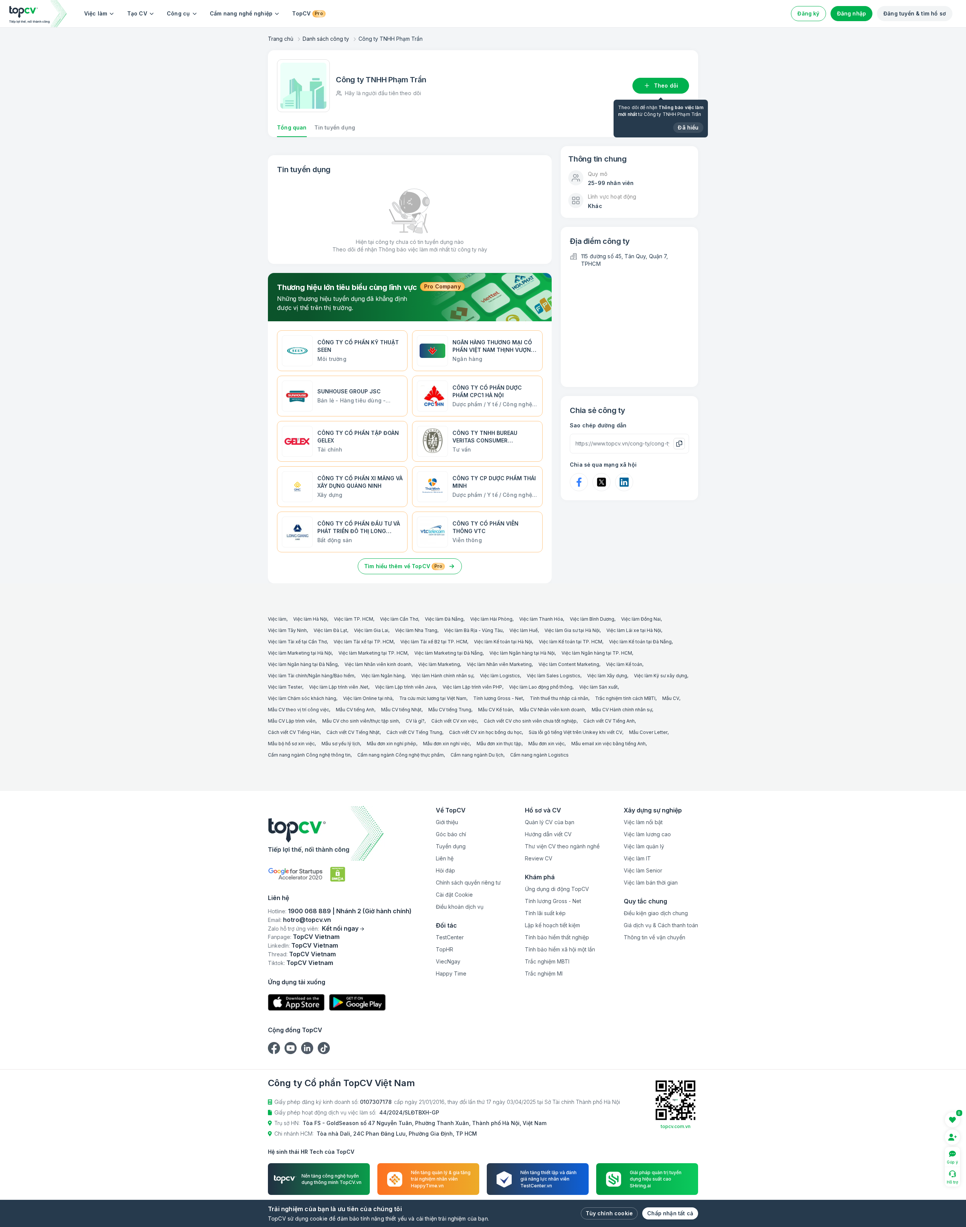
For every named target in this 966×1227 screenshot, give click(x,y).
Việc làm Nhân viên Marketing (499, 664)
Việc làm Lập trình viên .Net (338, 687)
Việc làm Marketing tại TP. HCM (373, 653)
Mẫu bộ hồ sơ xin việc (291, 743)
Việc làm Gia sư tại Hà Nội (572, 630)
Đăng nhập (851, 13)
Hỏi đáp (445, 870)
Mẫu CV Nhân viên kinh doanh (552, 709)
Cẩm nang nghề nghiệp (241, 13)
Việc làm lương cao (647, 834)
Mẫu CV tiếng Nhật (401, 709)
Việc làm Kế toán (624, 664)
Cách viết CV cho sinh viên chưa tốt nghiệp (530, 721)
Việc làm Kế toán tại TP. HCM (570, 641)
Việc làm (96, 13)
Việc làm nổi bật (643, 822)
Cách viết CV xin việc (454, 721)
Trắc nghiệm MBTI (547, 961)
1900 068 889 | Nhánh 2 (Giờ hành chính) (350, 911)
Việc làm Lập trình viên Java (405, 687)
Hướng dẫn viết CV (548, 834)
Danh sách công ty (326, 38)
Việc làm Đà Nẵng (444, 619)
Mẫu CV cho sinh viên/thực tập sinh (360, 721)
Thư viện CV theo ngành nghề (562, 846)
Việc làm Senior (643, 870)
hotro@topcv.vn (307, 919)
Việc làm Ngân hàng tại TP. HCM (596, 653)
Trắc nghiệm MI (544, 973)
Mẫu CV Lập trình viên (291, 721)
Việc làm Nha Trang (416, 630)
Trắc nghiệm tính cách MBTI (625, 698)
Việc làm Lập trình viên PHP (472, 687)
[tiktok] (324, 1048)
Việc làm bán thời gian (651, 882)
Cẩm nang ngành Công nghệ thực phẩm (400, 755)
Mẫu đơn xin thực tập (499, 743)
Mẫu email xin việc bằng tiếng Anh (608, 743)
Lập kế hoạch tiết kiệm (552, 925)
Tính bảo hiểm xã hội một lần (560, 949)
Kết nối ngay (340, 928)
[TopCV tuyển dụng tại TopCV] (340, 833)
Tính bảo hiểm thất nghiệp (557, 937)
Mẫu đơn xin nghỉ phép (391, 743)
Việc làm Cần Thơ (399, 619)
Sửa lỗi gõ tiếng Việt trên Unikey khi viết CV (575, 732)
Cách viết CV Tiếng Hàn (294, 732)
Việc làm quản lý (644, 846)
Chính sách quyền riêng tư (468, 882)
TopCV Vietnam (316, 936)
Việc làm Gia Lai (371, 630)
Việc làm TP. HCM (353, 619)
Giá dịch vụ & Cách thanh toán (661, 925)
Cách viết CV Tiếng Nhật (353, 732)
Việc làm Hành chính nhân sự (442, 675)
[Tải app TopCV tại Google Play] (357, 1002)
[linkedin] (307, 1048)
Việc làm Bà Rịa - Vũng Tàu (473, 630)
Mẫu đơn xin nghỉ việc (446, 743)
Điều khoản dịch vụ (459, 906)
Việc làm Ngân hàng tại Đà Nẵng (303, 664)
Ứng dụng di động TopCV (557, 889)
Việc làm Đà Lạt (330, 630)
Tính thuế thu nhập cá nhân (559, 698)
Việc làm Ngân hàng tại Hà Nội (522, 653)
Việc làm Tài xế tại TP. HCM (364, 641)
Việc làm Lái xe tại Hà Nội (633, 630)
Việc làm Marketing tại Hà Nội (300, 653)
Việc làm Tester (285, 687)
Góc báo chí (451, 834)
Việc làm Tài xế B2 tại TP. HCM (433, 641)
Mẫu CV (670, 698)
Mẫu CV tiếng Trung (449, 709)
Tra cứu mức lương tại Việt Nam (432, 698)
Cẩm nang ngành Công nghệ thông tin (309, 755)
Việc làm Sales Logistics (553, 675)
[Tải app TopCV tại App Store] (296, 1002)
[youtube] (291, 1048)
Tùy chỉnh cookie (609, 1213)
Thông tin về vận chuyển (654, 937)
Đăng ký (808, 13)
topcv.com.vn (676, 1126)
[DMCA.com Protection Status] (337, 874)
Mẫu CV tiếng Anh (355, 709)
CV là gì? (415, 721)
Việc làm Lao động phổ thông (540, 687)
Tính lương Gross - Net (498, 698)
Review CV (538, 858)
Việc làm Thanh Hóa (541, 619)
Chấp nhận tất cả (670, 1213)
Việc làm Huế (523, 630)
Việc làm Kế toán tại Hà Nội (503, 641)
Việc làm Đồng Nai (641, 619)
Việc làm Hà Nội (310, 619)
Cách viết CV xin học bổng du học (485, 732)
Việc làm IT (637, 858)
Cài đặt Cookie (454, 894)
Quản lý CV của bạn (549, 822)
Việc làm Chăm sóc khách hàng (302, 698)
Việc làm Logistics (500, 675)
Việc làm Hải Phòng (491, 619)
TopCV (307, 13)
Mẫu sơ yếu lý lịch (340, 743)
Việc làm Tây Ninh (287, 630)
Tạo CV (137, 13)
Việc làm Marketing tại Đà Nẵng (448, 653)
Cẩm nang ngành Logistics (539, 755)
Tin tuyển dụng (334, 127)
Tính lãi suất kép (545, 913)
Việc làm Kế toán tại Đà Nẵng (640, 641)
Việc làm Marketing (439, 664)
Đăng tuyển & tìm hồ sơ (914, 13)
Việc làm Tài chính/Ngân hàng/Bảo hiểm (311, 675)
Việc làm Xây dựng (607, 675)
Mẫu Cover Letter (648, 732)
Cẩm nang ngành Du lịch (477, 755)
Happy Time (451, 973)
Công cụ (178, 13)
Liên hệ (445, 858)
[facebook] (274, 1048)
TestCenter (450, 937)
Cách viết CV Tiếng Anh (609, 721)
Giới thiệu (447, 822)
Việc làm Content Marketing (568, 664)
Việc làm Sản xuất (598, 687)
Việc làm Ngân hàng (383, 675)
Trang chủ (280, 38)
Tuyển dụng (451, 846)
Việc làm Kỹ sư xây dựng (660, 675)
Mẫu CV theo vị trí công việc (298, 709)
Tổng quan (292, 127)
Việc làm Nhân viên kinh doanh (378, 664)
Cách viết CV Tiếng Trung (414, 732)
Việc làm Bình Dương (592, 619)
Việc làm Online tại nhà (367, 698)
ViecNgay (448, 961)
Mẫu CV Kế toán (495, 709)
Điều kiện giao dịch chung (656, 913)
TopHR (444, 949)
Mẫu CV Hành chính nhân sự (622, 709)
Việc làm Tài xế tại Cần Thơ (297, 641)
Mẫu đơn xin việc (546, 743)
